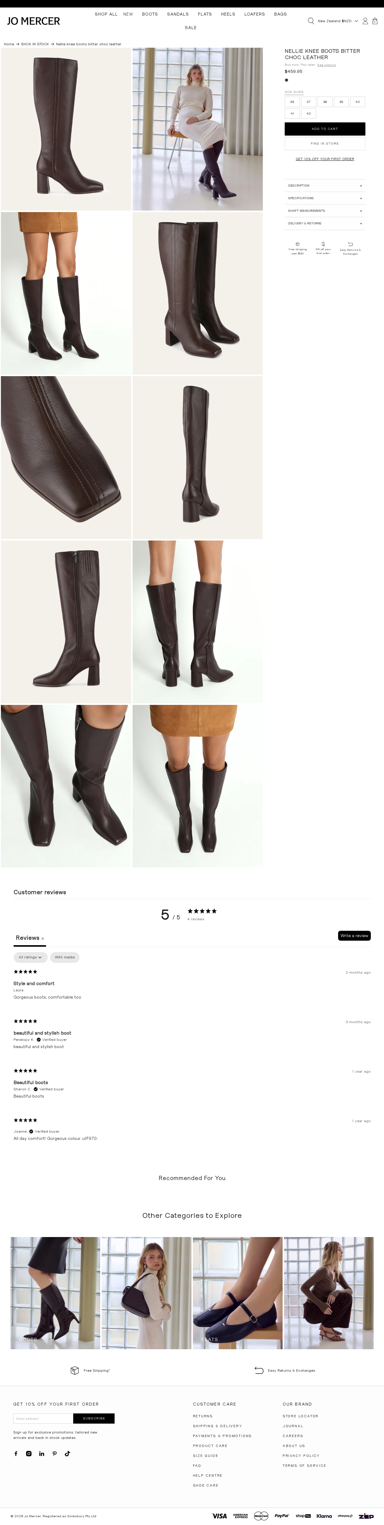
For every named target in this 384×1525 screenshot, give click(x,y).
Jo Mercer (32, 1516)
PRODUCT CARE (210, 1446)
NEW (128, 14)
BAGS (280, 14)
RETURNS (203, 1416)
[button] (325, 185)
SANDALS (178, 14)
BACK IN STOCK (35, 44)
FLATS (205, 14)
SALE (191, 27)
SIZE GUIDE (205, 1456)
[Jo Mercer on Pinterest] (54, 1455)
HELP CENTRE (208, 1475)
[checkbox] (65, 957)
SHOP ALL (106, 14)
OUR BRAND (297, 1404)
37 (309, 101)
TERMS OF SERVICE (304, 1466)
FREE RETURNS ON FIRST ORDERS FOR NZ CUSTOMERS (192, 3)
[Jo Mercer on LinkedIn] (41, 1455)
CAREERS (293, 1436)
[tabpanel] (192, 1051)
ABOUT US (294, 1446)
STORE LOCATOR (301, 1416)
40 (358, 101)
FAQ (197, 1466)
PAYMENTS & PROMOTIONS (222, 1436)
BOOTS (150, 14)
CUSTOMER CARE (215, 1404)
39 (342, 101)
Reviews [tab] (30, 937)
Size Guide (294, 92)
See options (326, 65)
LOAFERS (254, 14)
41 (292, 113)
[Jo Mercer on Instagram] (29, 1455)
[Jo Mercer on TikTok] (67, 1455)
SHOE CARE (206, 1485)
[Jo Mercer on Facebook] (16, 1455)
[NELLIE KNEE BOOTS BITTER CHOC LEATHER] (66, 129)
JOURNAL (293, 1426)
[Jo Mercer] (34, 20)
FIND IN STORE (325, 143)
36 (292, 101)
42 (309, 113)
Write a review (354, 935)
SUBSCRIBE (94, 1418)
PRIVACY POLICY (301, 1456)
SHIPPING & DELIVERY (217, 1426)
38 (325, 101)
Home (9, 44)
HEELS (228, 14)
